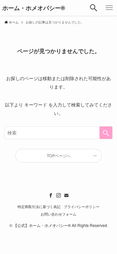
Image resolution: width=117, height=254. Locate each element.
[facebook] (51, 195)
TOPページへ (59, 155)
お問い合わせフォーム (58, 214)
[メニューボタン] (109, 8)
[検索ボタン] (93, 8)
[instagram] (58, 195)
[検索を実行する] (105, 132)
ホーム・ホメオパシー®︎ (33, 8)
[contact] (66, 195)
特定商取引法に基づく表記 (39, 206)
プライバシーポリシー (81, 206)
